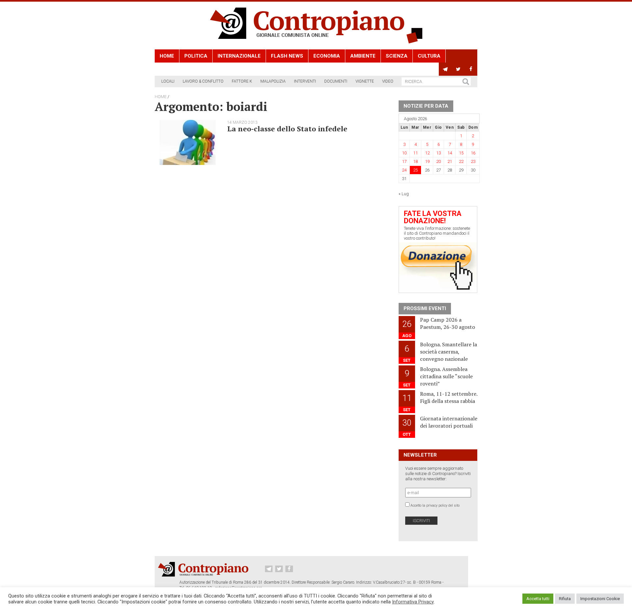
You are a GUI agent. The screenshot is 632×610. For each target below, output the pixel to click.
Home (167, 56)
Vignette (365, 81)
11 (415, 152)
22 (461, 161)
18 (415, 161)
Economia (326, 56)
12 (427, 152)
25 (415, 170)
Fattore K (242, 81)
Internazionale (239, 56)
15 (461, 152)
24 (404, 170)
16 (473, 152)
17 (404, 161)
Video (387, 81)
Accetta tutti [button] (537, 598)
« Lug (404, 193)
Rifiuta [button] (565, 598)
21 (449, 161)
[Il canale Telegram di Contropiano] (445, 69)
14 (449, 152)
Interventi (305, 81)
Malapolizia (273, 81)
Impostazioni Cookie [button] (600, 598)
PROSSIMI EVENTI (425, 308)
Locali (167, 81)
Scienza (397, 56)
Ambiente (363, 56)
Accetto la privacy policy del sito (435, 505)
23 (473, 161)
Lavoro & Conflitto (203, 81)
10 (404, 152)
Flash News (287, 56)
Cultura (429, 56)
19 (427, 161)
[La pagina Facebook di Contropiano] (470, 69)
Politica (195, 56)
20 (438, 161)
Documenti (335, 81)
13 (438, 152)
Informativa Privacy (413, 602)
